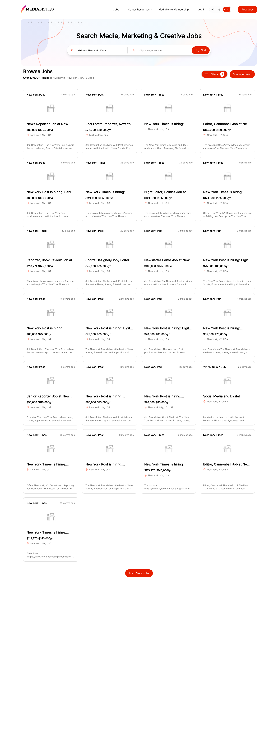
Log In (201, 9)
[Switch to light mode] (213, 9)
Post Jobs (247, 9)
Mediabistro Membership (174, 9)
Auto (226, 9)
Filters (217, 74)
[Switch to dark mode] (219, 9)
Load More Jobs (139, 573)
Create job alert (242, 74)
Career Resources (139, 9)
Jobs (116, 9)
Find (203, 50)
